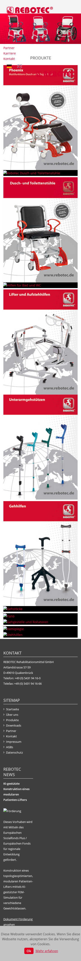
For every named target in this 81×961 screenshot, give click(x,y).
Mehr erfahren (47, 951)
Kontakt (9, 59)
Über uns (10, 32)
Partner (9, 48)
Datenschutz (14, 752)
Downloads (11, 42)
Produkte (10, 37)
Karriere (9, 53)
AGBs (9, 747)
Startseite (10, 26)
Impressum (13, 742)
